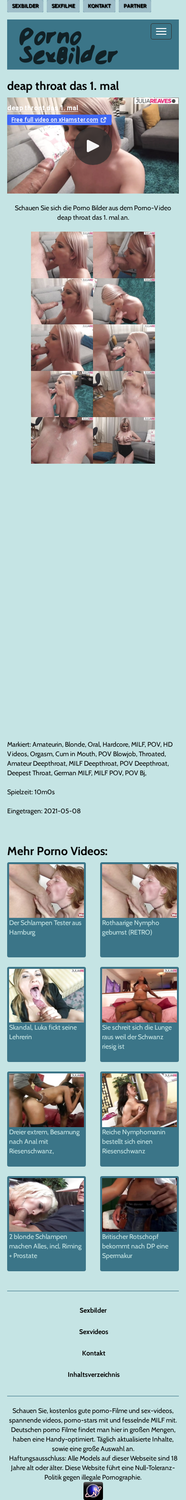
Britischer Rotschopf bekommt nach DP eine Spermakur (135, 1246)
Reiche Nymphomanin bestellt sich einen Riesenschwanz (133, 1141)
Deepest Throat (29, 773)
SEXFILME (63, 5)
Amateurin (47, 744)
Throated (152, 754)
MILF (138, 744)
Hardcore (115, 744)
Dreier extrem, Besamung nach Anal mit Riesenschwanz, (44, 1141)
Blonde (75, 744)
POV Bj (135, 773)
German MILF (72, 773)
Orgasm (41, 754)
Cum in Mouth (75, 754)
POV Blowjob (117, 754)
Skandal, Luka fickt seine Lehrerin (43, 1032)
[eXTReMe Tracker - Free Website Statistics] (93, 1490)
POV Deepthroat (143, 763)
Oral (94, 744)
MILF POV (108, 773)
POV (153, 744)
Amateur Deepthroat (36, 763)
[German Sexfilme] (69, 31)
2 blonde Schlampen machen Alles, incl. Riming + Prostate (45, 1246)
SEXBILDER (25, 5)
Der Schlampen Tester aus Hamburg (45, 927)
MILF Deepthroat (93, 763)
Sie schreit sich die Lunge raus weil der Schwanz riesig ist (137, 1037)
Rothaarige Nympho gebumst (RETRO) (130, 927)
